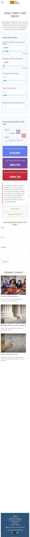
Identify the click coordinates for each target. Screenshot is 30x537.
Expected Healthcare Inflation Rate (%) (14, 103)
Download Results (15, 214)
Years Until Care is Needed (10, 73)
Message (3, 247)
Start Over (15, 209)
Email (2, 237)
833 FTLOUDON (17, 520)
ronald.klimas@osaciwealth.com (15, 530)
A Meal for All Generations (9, 296)
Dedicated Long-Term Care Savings (13, 59)
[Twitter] (15, 533)
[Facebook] (12, 533)
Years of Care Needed (9, 88)
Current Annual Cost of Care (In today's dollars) (14, 43)
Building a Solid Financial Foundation (13, 325)
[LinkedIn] (18, 533)
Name (2, 228)
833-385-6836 (16, 518)
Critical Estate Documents (9, 354)
